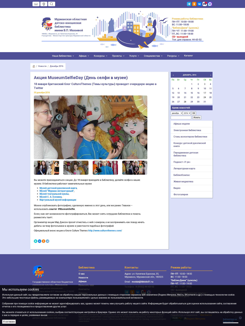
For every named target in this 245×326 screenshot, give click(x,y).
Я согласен (9, 321)
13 (178, 93)
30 (198, 102)
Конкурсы (99, 56)
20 (178, 97)
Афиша (83, 56)
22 (192, 97)
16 (198, 93)
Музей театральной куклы (54, 194)
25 (210, 97)
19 (173, 97)
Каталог (188, 55)
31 (205, 102)
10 (205, 88)
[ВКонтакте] (39, 241)
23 (198, 97)
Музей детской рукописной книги (58, 188)
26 (173, 102)
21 (185, 97)
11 (210, 88)
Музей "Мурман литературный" (57, 191)
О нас (82, 273)
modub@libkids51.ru (142, 281)
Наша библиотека (62, 56)
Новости (42, 66)
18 (210, 93)
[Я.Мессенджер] (35, 241)
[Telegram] (47, 241)
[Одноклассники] (43, 241)
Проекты (117, 56)
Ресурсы (172, 56)
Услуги (133, 56)
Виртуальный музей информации (58, 199)
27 (178, 102)
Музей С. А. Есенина (51, 197)
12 (173, 93)
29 (192, 102)
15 (192, 93)
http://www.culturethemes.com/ (105, 230)
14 (185, 93)
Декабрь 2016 (56, 66)
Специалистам (152, 56)
